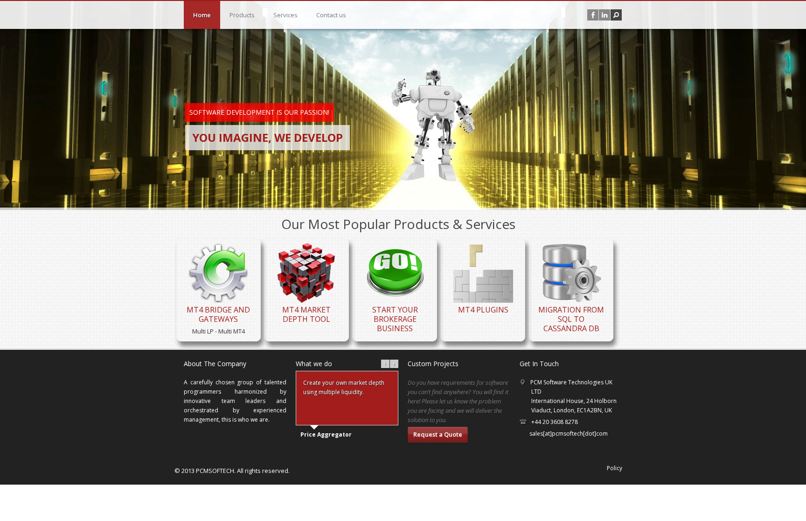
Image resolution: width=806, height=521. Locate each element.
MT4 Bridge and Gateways (218, 314)
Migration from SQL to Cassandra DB (571, 319)
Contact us (331, 15)
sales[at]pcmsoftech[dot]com (568, 434)
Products (242, 15)
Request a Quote (437, 434)
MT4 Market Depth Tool (306, 314)
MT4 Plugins (483, 310)
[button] (616, 15)
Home (202, 15)
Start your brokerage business (395, 319)
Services (285, 15)
